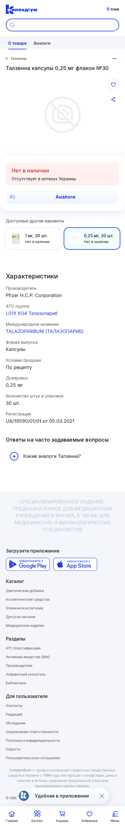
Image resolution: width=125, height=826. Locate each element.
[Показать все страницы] (114, 58)
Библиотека (16, 683)
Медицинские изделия (25, 625)
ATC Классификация (23, 648)
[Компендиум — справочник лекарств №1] (21, 9)
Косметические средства (28, 599)
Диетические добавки (25, 591)
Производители (19, 665)
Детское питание (20, 617)
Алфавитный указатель (26, 674)
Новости (13, 749)
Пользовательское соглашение (33, 758)
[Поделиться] (113, 99)
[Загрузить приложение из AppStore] (75, 564)
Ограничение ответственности (32, 732)
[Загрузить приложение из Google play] (28, 564)
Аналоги (65, 197)
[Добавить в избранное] (113, 84)
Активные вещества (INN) (28, 657)
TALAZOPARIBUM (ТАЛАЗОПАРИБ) (45, 331)
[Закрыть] (101, 795)
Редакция (14, 714)
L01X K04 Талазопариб (32, 313)
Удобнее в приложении (62, 796)
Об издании (15, 723)
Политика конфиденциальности (33, 740)
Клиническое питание (24, 608)
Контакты (14, 705)
